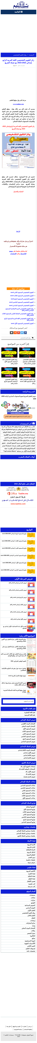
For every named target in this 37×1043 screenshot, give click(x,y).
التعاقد (33, 918)
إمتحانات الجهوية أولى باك (27, 766)
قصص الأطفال (31, 881)
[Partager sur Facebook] (25, 332)
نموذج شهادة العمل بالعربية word (17, 675)
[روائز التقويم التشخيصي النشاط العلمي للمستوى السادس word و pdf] (27, 353)
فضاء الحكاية (31, 876)
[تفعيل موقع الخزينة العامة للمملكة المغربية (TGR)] (31, 692)
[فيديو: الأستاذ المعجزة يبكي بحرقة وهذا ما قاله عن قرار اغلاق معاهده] (31, 685)
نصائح (33, 938)
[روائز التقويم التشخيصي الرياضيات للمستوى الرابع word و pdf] (9, 372)
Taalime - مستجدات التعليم (13, 1035)
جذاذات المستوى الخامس (28, 788)
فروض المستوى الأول (29, 729)
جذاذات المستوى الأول (28, 798)
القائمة (17, 12)
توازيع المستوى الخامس (28, 817)
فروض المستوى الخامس (28, 736)
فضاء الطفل (31, 879)
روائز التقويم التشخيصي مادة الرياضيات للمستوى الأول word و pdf (9, 361)
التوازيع (33, 903)
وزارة (33, 925)
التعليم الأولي (31, 910)
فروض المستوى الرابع (29, 739)
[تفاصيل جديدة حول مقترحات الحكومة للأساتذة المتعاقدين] (31, 671)
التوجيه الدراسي (30, 908)
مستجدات (32, 895)
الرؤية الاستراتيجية (30, 941)
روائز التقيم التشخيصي (25, 338)
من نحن (30, 1026)
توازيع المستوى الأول (29, 809)
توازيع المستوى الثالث (29, 812)
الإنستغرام (13, 253)
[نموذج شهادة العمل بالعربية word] (31, 678)
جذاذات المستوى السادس (28, 785)
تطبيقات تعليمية (30, 860)
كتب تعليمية (31, 884)
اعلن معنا (9, 1026)
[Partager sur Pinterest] (18, 332)
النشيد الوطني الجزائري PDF (18, 661)
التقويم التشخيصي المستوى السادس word (21, 305)
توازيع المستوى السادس (28, 822)
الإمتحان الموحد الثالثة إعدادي (26, 750)
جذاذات (33, 897)
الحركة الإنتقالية (30, 849)
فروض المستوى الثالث (28, 731)
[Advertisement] (18, 34)
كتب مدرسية (31, 886)
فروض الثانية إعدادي (29, 758)
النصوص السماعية (30, 905)
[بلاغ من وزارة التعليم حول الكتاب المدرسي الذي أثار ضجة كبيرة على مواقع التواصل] (31, 656)
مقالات (33, 930)
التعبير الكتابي (31, 946)
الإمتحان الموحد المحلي (28, 726)
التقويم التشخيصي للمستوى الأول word (22, 323)
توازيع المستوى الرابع (29, 819)
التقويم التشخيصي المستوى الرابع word (22, 299)
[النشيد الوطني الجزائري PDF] (31, 663)
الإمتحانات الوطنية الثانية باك (27, 769)
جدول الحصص (31, 933)
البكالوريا (32, 936)
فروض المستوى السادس (28, 741)
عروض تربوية (31, 862)
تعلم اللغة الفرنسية (30, 715)
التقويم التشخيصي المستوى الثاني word (22, 292)
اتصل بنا (24, 1026)
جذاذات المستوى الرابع (28, 793)
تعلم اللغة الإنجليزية (29, 712)
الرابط (18, 231)
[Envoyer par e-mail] (11, 332)
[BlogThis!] (15, 332)
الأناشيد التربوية (30, 871)
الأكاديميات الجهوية (29, 943)
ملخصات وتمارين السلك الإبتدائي (26, 831)
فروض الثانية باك (30, 774)
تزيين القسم (31, 857)
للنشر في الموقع (16, 1026)
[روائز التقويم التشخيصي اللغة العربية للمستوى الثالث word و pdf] (27, 372)
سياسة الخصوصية (18, 1029)
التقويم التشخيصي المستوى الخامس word (21, 302)
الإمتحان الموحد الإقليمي (28, 723)
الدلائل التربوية (31, 852)
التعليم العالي (31, 915)
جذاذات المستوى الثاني (28, 790)
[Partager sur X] (22, 332)
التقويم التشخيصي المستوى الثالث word (22, 295)
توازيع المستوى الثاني (29, 814)
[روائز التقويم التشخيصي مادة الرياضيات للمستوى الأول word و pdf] (9, 353)
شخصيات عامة (31, 951)
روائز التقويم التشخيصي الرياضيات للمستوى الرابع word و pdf (10, 381)
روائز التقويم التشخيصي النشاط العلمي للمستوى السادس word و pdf (29, 361)
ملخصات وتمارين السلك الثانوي (26, 836)
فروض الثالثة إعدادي (29, 755)
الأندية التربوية (31, 844)
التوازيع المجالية (30, 807)
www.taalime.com (18, 104)
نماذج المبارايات (30, 923)
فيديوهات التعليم (30, 948)
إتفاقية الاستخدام (28, 1029)
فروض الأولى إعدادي (29, 753)
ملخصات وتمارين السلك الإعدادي (26, 833)
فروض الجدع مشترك (29, 776)
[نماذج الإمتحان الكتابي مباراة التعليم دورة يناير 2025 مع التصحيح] (31, 649)
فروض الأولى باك (30, 771)
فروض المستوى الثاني (29, 734)
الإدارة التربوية (31, 847)
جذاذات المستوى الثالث (28, 795)
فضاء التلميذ (31, 873)
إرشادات (32, 920)
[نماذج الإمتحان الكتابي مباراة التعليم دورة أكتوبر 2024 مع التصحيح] (31, 641)
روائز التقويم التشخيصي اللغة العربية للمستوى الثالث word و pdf (27, 381)
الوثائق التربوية (31, 855)
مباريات (33, 900)
